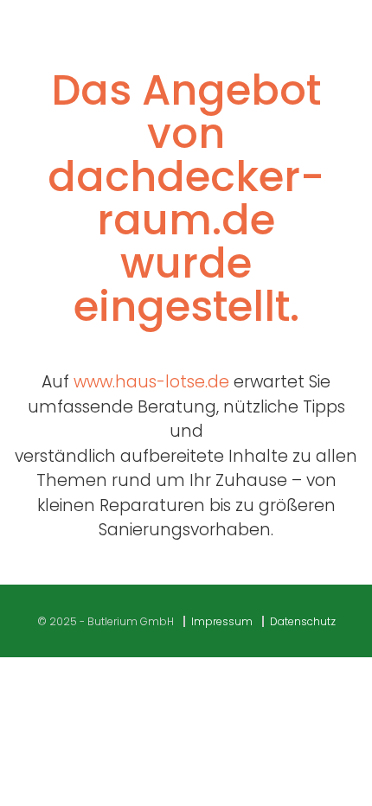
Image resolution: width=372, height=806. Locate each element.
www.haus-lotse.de (151, 381)
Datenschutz (303, 621)
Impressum (222, 621)
